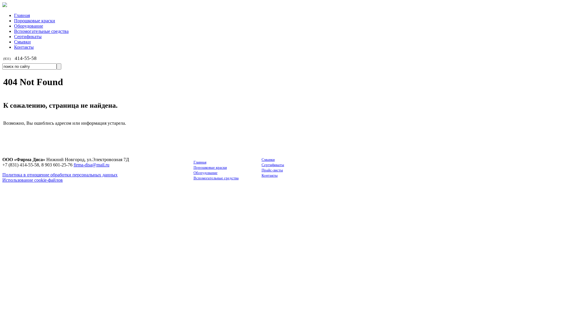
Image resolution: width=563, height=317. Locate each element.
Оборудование (206, 173)
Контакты (270, 175)
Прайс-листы (272, 170)
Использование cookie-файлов (32, 180)
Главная (200, 162)
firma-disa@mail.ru (91, 164)
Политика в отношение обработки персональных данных (60, 174)
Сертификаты (273, 165)
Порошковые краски (210, 167)
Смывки (268, 159)
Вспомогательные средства (216, 178)
